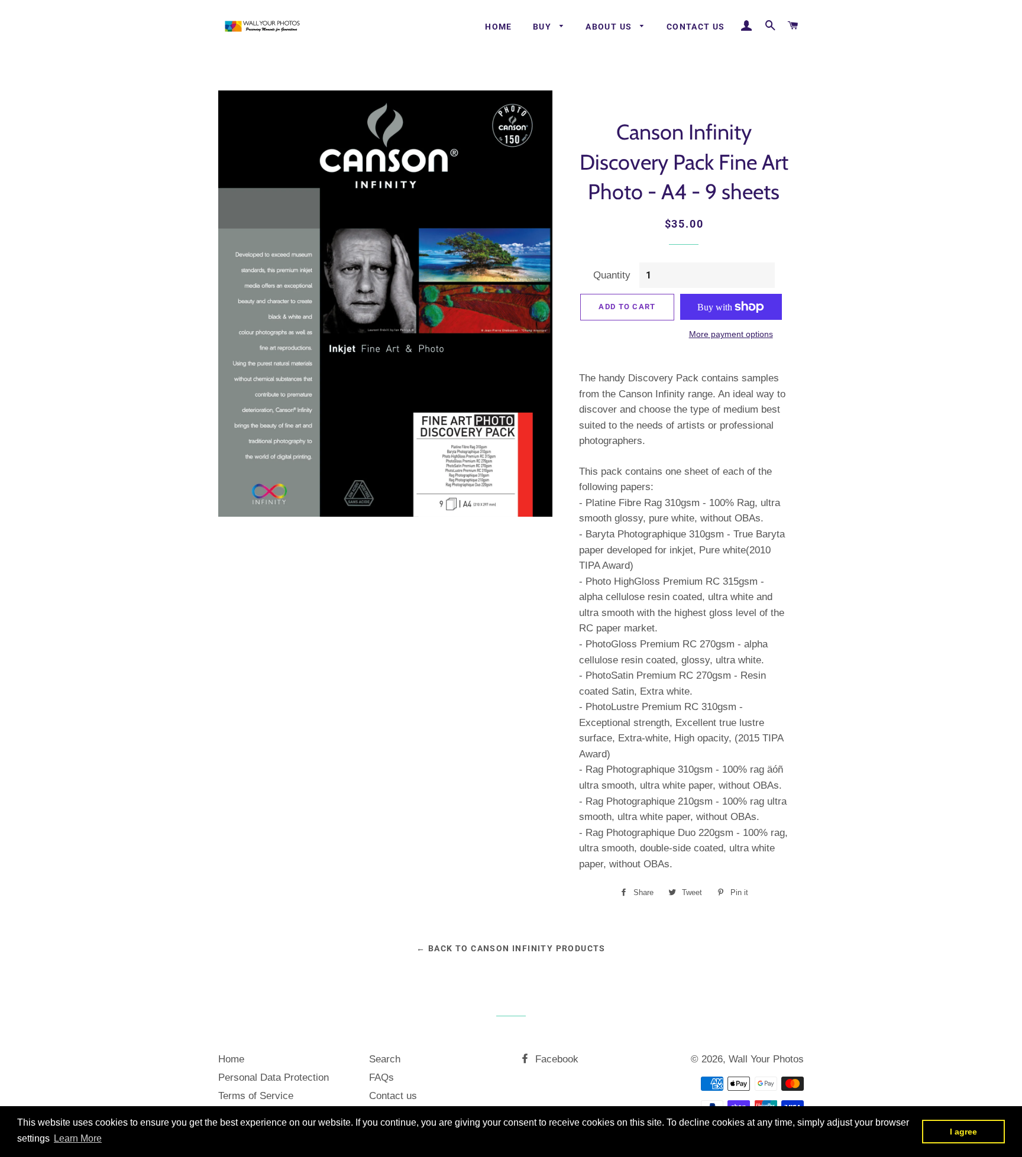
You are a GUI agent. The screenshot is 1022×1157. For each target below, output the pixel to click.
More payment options (731, 334)
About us (610, 26)
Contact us (696, 26)
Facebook (555, 1059)
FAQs (381, 1077)
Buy (543, 26)
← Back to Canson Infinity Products (511, 948)
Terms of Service (255, 1095)
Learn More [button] (78, 1138)
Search (384, 1059)
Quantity (611, 275)
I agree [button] (963, 1131)
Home (498, 26)
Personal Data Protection (273, 1077)
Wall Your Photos (766, 1059)
